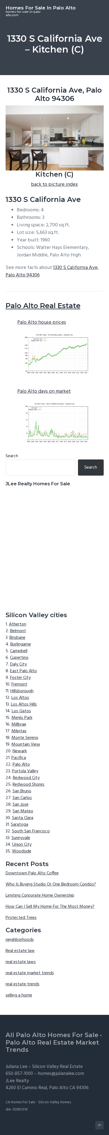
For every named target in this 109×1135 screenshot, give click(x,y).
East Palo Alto (23, 671)
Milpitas (19, 731)
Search (12, 456)
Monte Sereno (24, 737)
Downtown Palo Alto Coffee (32, 873)
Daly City (18, 664)
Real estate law (20, 951)
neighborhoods (20, 939)
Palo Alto (21, 764)
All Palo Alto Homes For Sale (52, 1035)
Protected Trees (21, 917)
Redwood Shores (28, 784)
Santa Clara (22, 818)
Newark (20, 751)
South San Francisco (31, 831)
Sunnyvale (20, 838)
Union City (22, 844)
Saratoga (19, 824)
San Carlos (22, 798)
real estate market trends (30, 973)
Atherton (17, 624)
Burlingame (20, 644)
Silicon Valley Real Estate (57, 1066)
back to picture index (54, 184)
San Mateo (23, 811)
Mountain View (25, 744)
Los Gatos (21, 711)
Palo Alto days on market (44, 391)
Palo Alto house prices (41, 322)
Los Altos (20, 697)
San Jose (21, 804)
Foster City (20, 677)
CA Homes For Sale (20, 1102)
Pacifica (18, 757)
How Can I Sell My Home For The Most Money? (50, 906)
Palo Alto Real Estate (43, 305)
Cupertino (19, 657)
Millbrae (18, 724)
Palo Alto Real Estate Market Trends (52, 1046)
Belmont (18, 631)
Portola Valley (25, 771)
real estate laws (21, 962)
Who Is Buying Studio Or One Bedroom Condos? (51, 884)
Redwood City (26, 778)
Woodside (21, 851)
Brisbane (17, 637)
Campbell (18, 651)
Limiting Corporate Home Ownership (40, 895)
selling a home (19, 995)
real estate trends (22, 984)
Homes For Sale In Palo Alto (41, 8)
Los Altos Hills (24, 704)
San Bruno (22, 791)
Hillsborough (22, 691)
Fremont (19, 684)
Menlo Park (21, 717)
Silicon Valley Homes (54, 1102)
